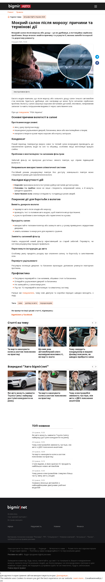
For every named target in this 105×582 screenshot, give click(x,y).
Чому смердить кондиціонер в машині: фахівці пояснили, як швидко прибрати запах (81, 353)
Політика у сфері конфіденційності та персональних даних (55, 551)
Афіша (10, 526)
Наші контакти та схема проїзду (22, 548)
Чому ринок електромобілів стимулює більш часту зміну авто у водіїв (52, 474)
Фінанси (80, 526)
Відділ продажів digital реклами (37, 554)
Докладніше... (62, 575)
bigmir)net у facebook (22, 314)
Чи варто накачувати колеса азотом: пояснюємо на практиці (22, 352)
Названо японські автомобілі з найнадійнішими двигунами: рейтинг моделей (49, 485)
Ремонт (11, 12)
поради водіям (46, 303)
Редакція (42, 548)
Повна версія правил (17, 568)
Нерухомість (36, 526)
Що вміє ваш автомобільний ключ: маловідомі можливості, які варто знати (50, 353)
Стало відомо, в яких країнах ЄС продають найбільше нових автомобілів (51, 464)
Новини (57, 526)
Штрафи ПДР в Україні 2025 (34, 17)
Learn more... (79, 578)
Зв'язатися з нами (57, 548)
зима (20, 303)
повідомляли (28, 293)
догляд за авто (31, 303)
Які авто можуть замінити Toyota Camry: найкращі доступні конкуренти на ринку (21, 396)
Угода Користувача (18, 551)
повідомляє (24, 112)
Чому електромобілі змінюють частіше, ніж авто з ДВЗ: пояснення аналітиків (81, 396)
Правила (19, 12)
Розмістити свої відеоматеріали (82, 548)
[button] (92, 322)
